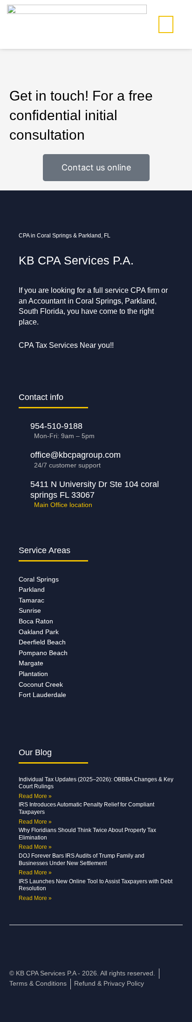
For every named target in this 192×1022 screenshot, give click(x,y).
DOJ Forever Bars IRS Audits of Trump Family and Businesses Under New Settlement (81, 859)
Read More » (35, 796)
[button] (165, 24)
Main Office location (63, 504)
